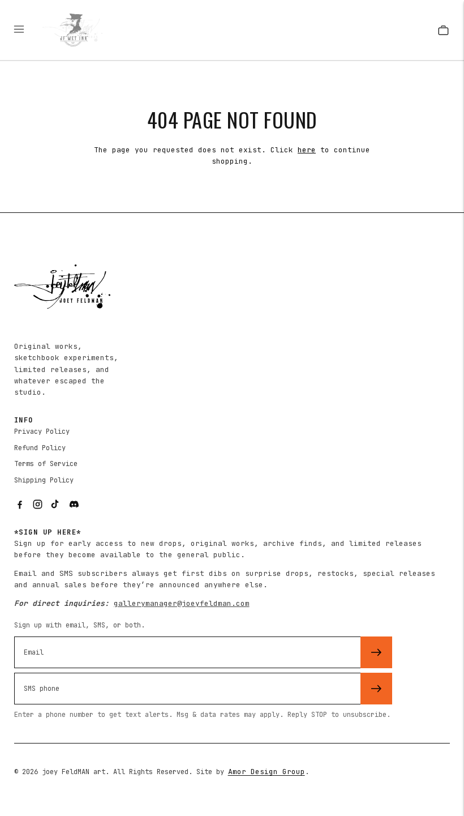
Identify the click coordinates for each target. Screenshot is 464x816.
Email (36, 635)
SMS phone (45, 671)
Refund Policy (40, 447)
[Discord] (74, 504)
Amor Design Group (266, 771)
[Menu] (24, 30)
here (307, 150)
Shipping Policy (44, 480)
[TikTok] (56, 504)
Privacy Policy (42, 431)
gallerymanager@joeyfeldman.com (182, 603)
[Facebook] (19, 504)
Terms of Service (46, 463)
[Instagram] (38, 504)
